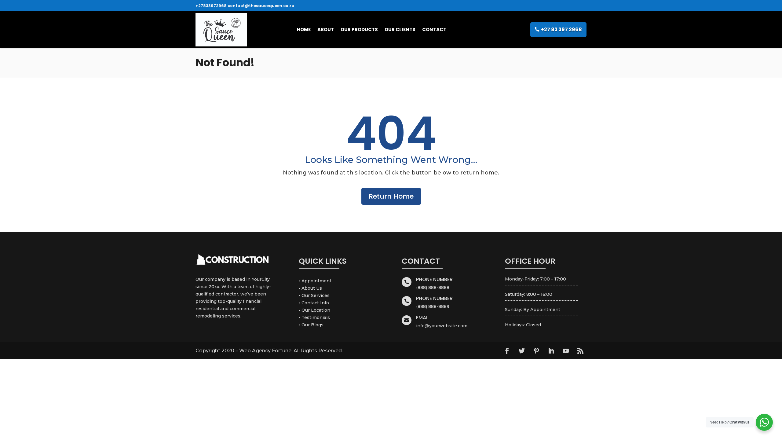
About (325, 29)
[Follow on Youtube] (566, 351)
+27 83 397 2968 (561, 29)
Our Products (359, 29)
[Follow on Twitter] (522, 351)
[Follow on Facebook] (507, 351)
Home (304, 29)
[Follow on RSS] (580, 351)
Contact (434, 29)
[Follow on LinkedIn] (551, 351)
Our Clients (400, 29)
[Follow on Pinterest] (536, 351)
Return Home (391, 196)
